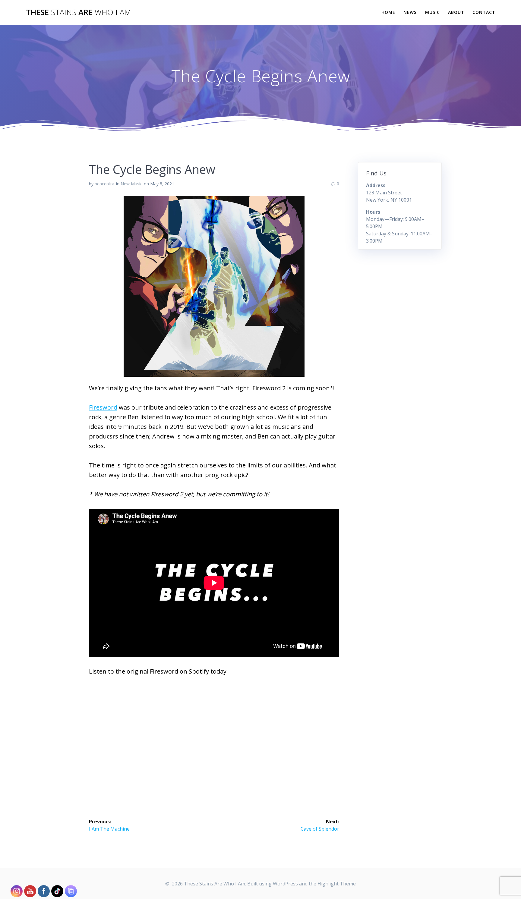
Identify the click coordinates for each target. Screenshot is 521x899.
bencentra (104, 184)
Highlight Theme (336, 883)
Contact (483, 12)
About (456, 12)
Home (388, 12)
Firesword (103, 407)
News (410, 12)
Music (432, 12)
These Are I (78, 12)
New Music (131, 184)
